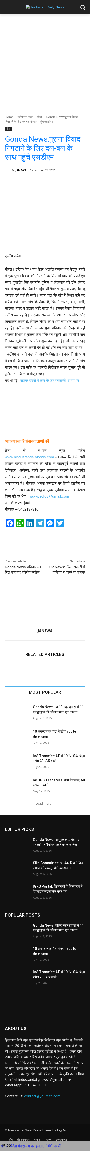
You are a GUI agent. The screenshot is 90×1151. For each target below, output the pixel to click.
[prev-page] (8, 675)
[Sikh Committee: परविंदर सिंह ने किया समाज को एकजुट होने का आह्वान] (17, 869)
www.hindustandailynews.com (29, 457)
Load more (44, 803)
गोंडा (39, 117)
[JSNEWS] (8, 170)
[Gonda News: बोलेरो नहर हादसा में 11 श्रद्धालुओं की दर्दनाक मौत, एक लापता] (17, 713)
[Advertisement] (45, 62)
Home (9, 117)
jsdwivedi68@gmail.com (49, 496)
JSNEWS (21, 170)
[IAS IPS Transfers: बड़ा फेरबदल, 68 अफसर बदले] (17, 786)
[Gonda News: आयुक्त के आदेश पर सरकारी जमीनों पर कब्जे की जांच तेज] (17, 845)
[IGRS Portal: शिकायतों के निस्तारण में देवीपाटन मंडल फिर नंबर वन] (17, 892)
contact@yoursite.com (42, 1096)
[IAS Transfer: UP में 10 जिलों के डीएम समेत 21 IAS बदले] (17, 762)
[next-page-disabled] (16, 675)
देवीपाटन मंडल (25, 117)
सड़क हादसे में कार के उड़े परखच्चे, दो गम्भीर (49, 380)
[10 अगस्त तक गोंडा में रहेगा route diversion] (17, 737)
